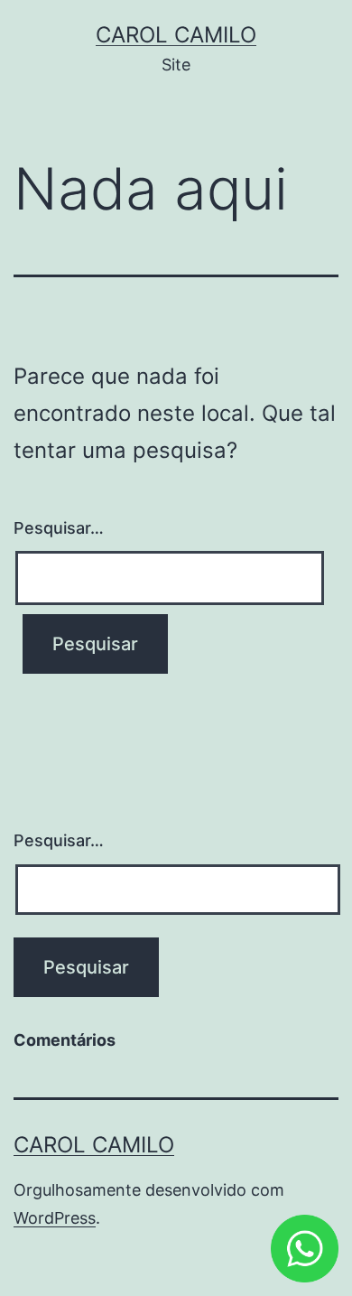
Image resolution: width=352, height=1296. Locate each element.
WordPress (55, 1217)
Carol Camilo (176, 35)
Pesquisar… (59, 527)
